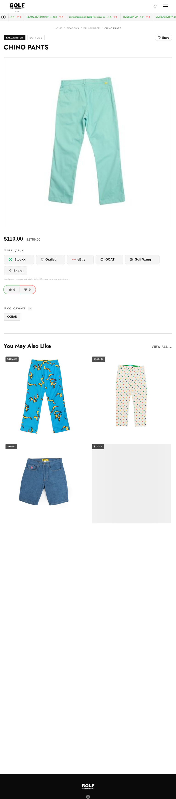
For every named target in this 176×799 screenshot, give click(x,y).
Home (58, 28)
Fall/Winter (91, 28)
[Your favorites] (155, 6)
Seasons (73, 28)
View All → (162, 347)
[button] (88, 142)
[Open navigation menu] (165, 6)
